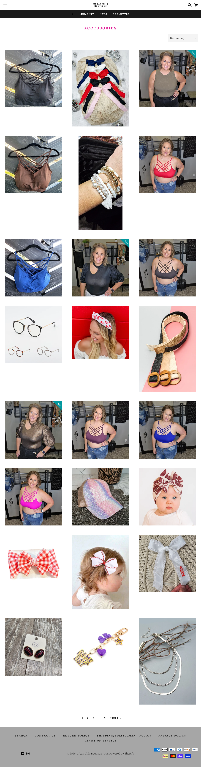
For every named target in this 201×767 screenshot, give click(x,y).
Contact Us (45, 735)
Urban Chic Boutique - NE (92, 753)
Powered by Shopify (121, 753)
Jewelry (87, 14)
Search (21, 735)
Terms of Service (100, 740)
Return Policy (76, 735)
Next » (116, 718)
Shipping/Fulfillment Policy (124, 735)
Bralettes (121, 14)
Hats (103, 14)
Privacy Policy (172, 735)
